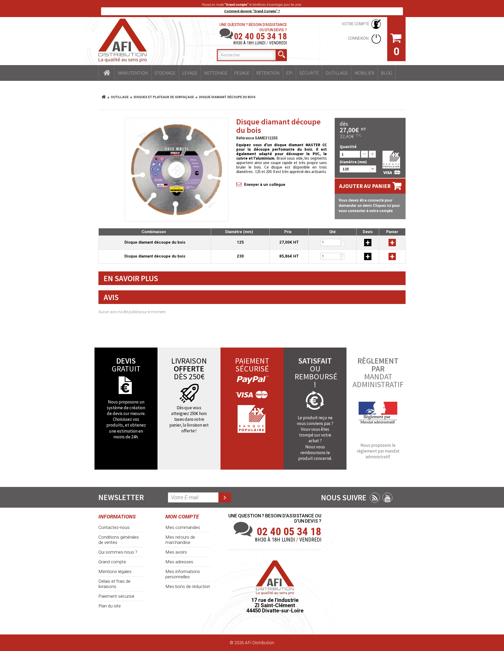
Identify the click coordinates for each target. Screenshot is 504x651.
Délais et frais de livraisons (114, 584)
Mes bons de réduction (187, 586)
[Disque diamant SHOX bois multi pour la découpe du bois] (176, 169)
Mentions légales (115, 571)
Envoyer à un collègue (264, 184)
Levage (189, 73)
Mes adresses (179, 561)
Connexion (358, 38)
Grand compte (112, 561)
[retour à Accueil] (105, 97)
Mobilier (364, 73)
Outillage (337, 73)
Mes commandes (182, 527)
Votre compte (355, 24)
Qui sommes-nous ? (117, 552)
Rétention (268, 73)
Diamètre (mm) (354, 162)
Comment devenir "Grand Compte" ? (252, 11)
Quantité (348, 146)
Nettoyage (216, 73)
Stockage (165, 73)
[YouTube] (387, 498)
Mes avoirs (176, 552)
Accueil (106, 73)
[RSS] (375, 498)
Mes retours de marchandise (180, 539)
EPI (289, 73)
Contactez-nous (114, 527)
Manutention (133, 73)
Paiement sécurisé (116, 596)
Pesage (242, 73)
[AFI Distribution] (122, 40)
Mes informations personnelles (182, 574)
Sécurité (309, 73)
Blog (386, 73)
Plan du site (109, 605)
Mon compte (182, 516)
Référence (245, 138)
